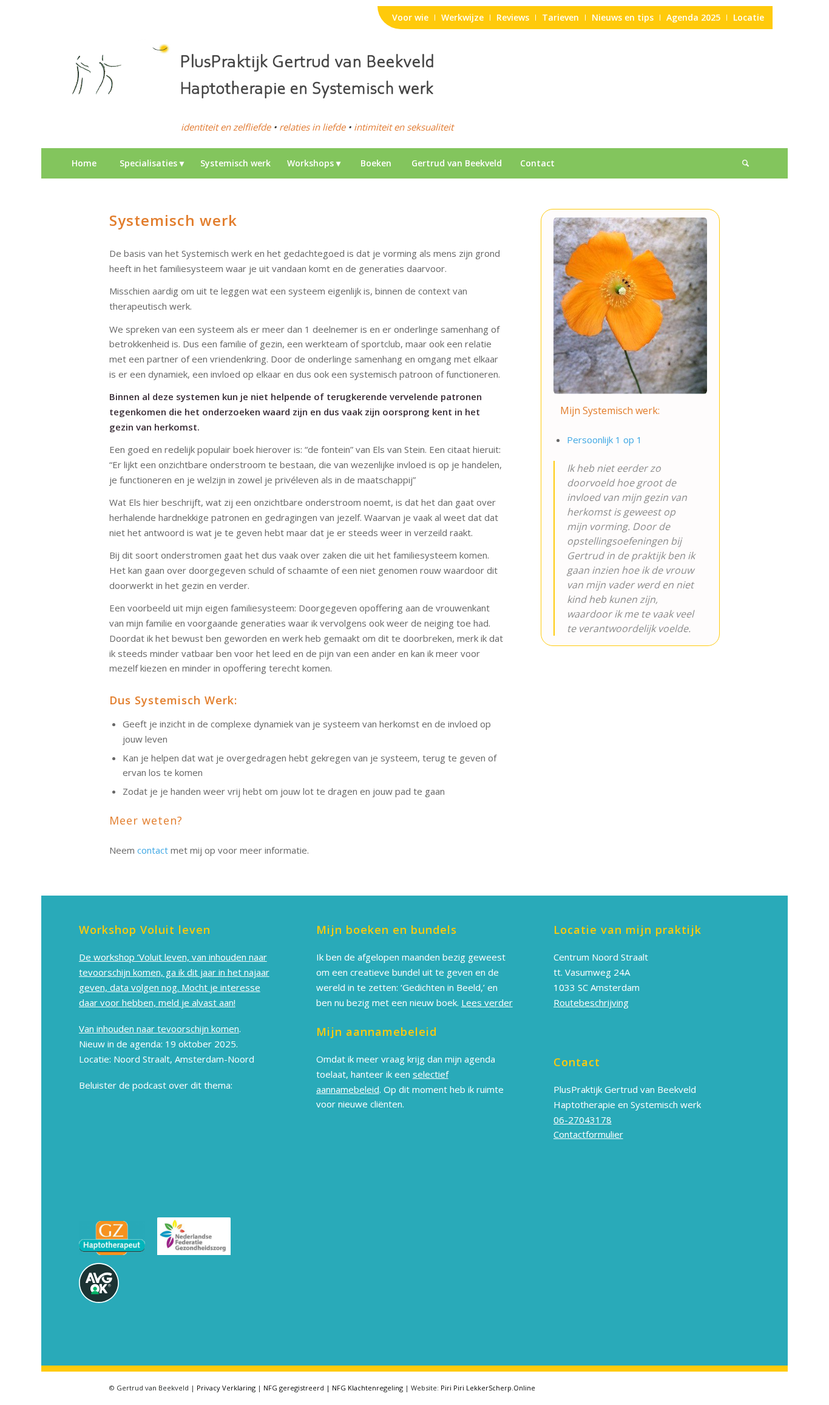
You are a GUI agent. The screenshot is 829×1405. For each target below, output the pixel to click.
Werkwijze (462, 17)
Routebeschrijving (591, 1002)
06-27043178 (582, 1120)
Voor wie (410, 17)
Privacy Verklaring (226, 1387)
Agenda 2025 (693, 17)
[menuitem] (83, 163)
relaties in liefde (312, 127)
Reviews (512, 17)
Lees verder (487, 1002)
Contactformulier (588, 1134)
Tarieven (560, 17)
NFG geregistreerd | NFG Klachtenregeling (333, 1387)
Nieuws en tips (623, 17)
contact (152, 850)
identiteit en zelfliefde (226, 127)
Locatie (748, 17)
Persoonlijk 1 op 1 (604, 440)
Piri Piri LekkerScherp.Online (488, 1387)
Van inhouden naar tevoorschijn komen (159, 1028)
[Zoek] (745, 163)
